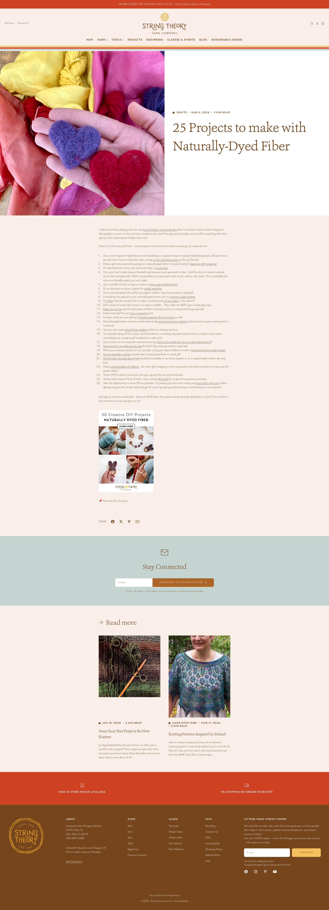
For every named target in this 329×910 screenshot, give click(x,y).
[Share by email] (137, 522)
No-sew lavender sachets (117, 354)
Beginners (155, 40)
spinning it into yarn (207, 383)
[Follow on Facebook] (246, 872)
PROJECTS (135, 40)
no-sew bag (161, 268)
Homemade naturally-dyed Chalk (121, 358)
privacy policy (197, 591)
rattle (109, 301)
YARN (101, 40)
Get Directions (74, 861)
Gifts (130, 843)
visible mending (153, 288)
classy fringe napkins (136, 329)
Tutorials (174, 826)
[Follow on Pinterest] (265, 872)
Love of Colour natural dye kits (160, 229)
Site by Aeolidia (181, 901)
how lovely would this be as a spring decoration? (184, 342)
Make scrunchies (112, 309)
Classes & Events (181, 40)
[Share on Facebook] (113, 522)
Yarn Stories (175, 843)
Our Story (9, 23)
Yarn (130, 832)
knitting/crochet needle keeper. (208, 350)
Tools (116, 40)
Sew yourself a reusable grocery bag (122, 346)
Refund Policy (212, 855)
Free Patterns (176, 849)
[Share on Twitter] (121, 522)
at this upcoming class (166, 260)
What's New (175, 837)
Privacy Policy (173, 895)
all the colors (171, 301)
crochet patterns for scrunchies (157, 317)
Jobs (207, 861)
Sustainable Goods (226, 40)
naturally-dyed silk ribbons (124, 366)
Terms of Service (157, 895)
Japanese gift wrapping (203, 264)
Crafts (181, 112)
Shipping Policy (213, 849)
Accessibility (212, 843)
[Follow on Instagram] (256, 872)
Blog (203, 40)
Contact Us (22, 23)
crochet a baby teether (182, 297)
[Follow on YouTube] (275, 872)
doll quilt (163, 379)
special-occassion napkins (172, 321)
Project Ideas (176, 832)
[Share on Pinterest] (129, 522)
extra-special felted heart (164, 284)
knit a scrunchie (139, 313)
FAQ (207, 837)
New (90, 40)
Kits (130, 837)
